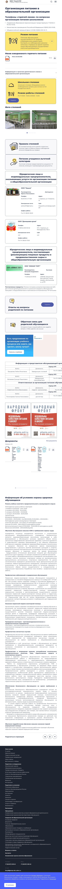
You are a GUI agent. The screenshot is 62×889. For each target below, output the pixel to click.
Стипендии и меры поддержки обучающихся (18, 842)
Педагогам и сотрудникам (13, 764)
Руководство (9, 832)
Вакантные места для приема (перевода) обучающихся (21, 836)
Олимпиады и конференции (13, 801)
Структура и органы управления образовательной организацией (24, 840)
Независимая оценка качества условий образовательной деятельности (26, 813)
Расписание (9, 808)
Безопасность (9, 805)
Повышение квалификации (13, 776)
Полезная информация (12, 787)
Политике (52, 879)
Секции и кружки (10, 799)
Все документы (51, 441)
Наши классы (9, 759)
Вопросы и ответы (10, 850)
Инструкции (9, 782)
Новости (7, 795)
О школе (7, 751)
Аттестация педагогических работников (17, 772)
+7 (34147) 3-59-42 (10, 864)
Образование (9, 826)
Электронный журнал (11, 766)
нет (38, 235)
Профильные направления (13, 757)
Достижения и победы (12, 761)
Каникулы (8, 797)
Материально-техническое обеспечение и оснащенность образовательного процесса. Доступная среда (28, 845)
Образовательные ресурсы (13, 768)
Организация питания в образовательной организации (22, 830)
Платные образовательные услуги (15, 824)
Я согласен (10, 885)
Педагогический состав (12, 755)
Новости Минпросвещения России (15, 774)
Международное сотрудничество (15, 834)
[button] (51, 2)
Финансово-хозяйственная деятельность (17, 838)
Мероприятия (9, 791)
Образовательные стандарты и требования (18, 828)
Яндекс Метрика (37, 875)
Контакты (8, 853)
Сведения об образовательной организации (18, 817)
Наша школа (9, 749)
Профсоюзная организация (13, 778)
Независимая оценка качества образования (18, 855)
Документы (8, 821)
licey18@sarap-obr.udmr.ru (13, 870)
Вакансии (8, 780)
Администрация (10, 753)
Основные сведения (11, 819)
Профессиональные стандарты (14, 770)
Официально (9, 811)
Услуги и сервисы (10, 803)
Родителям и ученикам (12, 785)
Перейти (13, 100)
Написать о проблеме (15, 352)
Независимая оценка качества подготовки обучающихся (22, 815)
